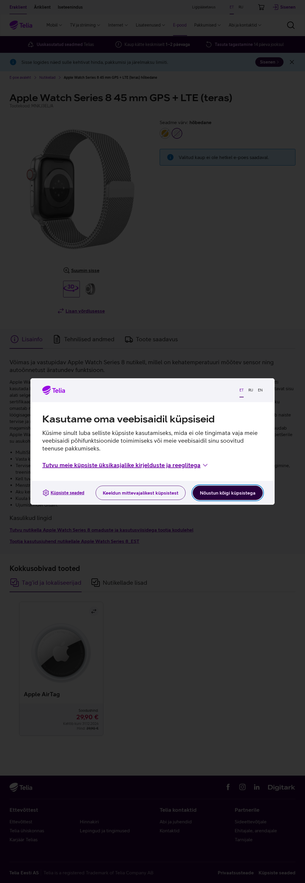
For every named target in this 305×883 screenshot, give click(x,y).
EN (260, 390)
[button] (125, 465)
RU (250, 390)
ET (241, 390)
